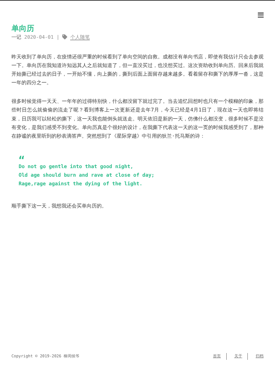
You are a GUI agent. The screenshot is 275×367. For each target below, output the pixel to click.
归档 (260, 356)
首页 (217, 356)
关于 (238, 356)
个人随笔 (80, 37)
